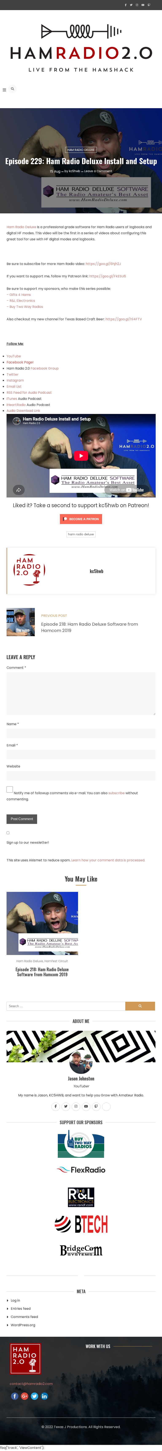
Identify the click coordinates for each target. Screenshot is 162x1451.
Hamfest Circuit (56, 961)
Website (13, 766)
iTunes (12, 398)
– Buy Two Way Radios (25, 306)
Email (12, 745)
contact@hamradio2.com (31, 1383)
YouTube (14, 356)
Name (13, 724)
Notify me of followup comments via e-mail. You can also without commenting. (72, 796)
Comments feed (24, 1316)
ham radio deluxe (81, 534)
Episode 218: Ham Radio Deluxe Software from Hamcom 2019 (42, 972)
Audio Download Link (23, 410)
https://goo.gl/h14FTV (123, 319)
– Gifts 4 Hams (19, 294)
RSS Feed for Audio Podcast (29, 392)
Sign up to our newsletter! (28, 842)
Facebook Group (45, 368)
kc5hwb (74, 171)
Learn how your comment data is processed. (108, 860)
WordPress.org (23, 1325)
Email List (14, 386)
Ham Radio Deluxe (81, 150)
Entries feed (21, 1308)
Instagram (15, 380)
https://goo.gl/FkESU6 (107, 276)
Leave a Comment (98, 171)
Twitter (13, 374)
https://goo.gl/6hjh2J (103, 263)
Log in (15, 1300)
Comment (16, 667)
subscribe (116, 793)
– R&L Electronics (21, 300)
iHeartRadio (16, 404)
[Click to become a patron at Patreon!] (81, 525)
